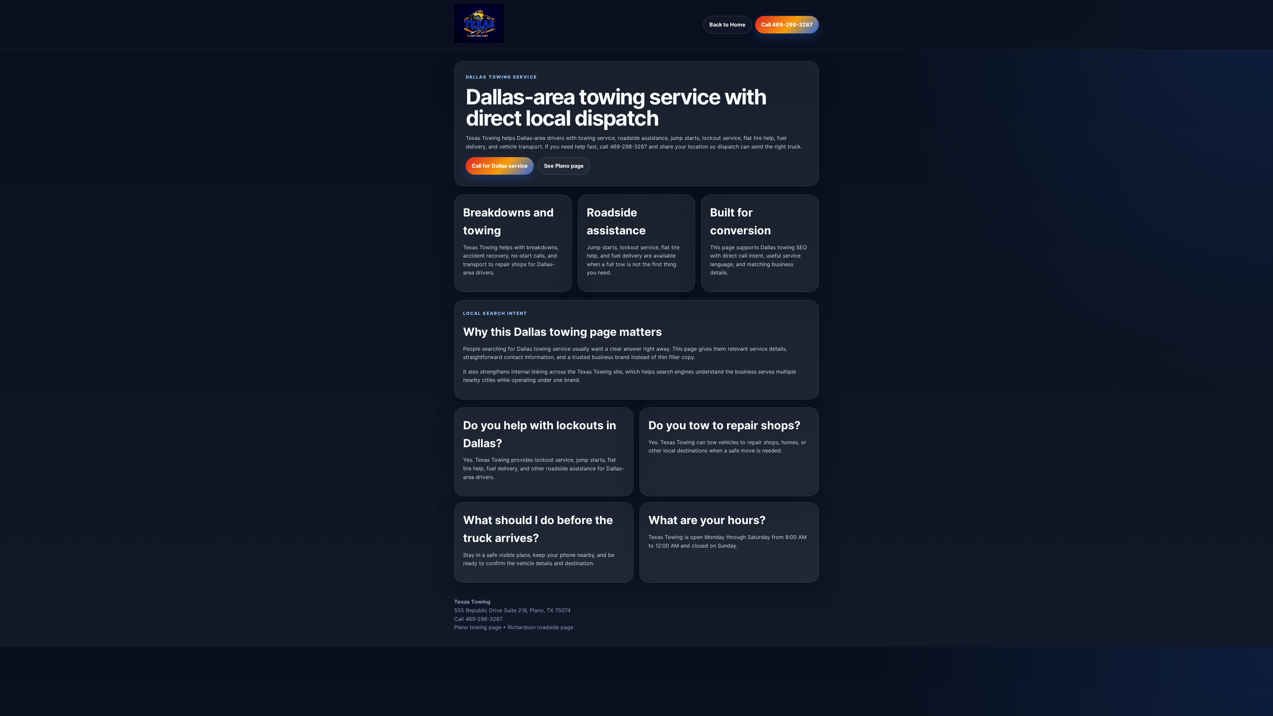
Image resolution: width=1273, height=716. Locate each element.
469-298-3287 (484, 619)
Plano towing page (477, 627)
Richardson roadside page (540, 627)
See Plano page (564, 165)
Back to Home (727, 24)
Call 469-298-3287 (787, 24)
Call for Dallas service (500, 165)
